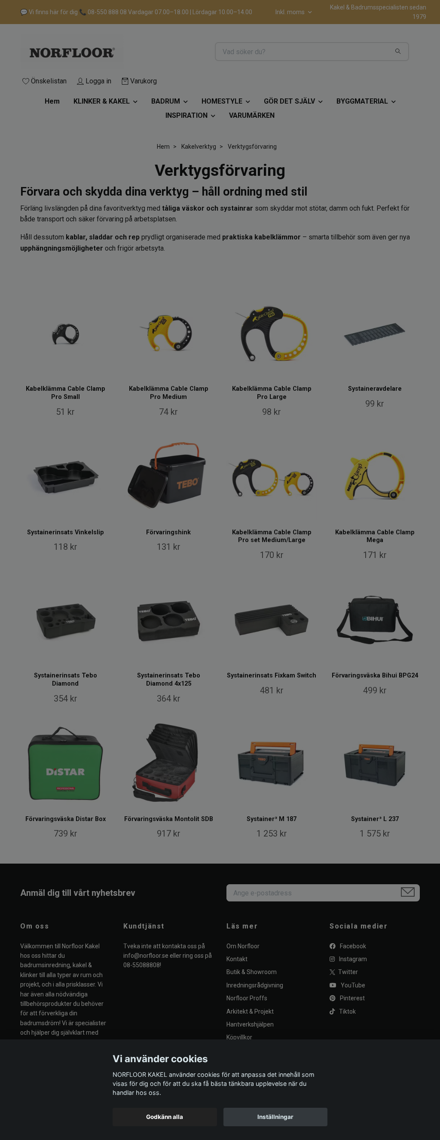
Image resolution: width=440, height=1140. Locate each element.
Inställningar (275, 1116)
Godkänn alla (164, 1116)
